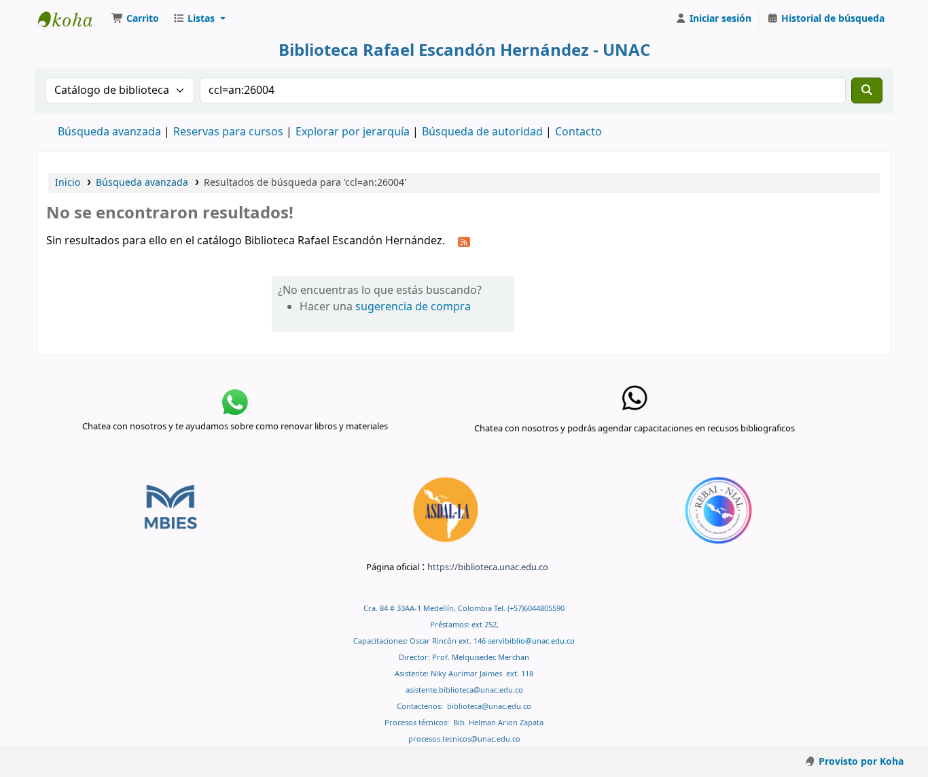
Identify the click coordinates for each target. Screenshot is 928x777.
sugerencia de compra (413, 307)
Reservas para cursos (228, 132)
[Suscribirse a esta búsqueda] (464, 241)
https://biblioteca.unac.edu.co (487, 567)
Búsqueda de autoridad (482, 132)
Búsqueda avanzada (109, 132)
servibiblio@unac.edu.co (531, 641)
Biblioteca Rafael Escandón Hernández (72, 19)
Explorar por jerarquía (353, 132)
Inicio (67, 183)
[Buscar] (866, 90)
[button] (135, 19)
